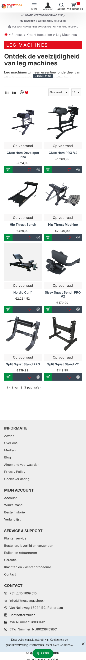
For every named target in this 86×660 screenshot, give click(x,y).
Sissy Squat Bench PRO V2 (63, 294)
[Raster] (6, 92)
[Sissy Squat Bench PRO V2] (63, 262)
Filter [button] (45, 653)
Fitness (17, 35)
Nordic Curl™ (23, 292)
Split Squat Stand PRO (23, 364)
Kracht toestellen (39, 35)
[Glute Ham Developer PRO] (23, 122)
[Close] (83, 644)
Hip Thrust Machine (63, 225)
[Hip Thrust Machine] (63, 194)
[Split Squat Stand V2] (63, 334)
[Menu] (34, 6)
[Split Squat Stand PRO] (23, 334)
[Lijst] (14, 92)
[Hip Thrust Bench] (23, 194)
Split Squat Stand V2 (63, 364)
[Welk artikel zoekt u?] (61, 6)
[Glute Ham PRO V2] (63, 122)
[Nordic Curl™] (23, 262)
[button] (8, 169)
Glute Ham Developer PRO (23, 155)
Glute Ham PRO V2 (63, 153)
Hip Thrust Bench (23, 225)
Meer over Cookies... (59, 644)
